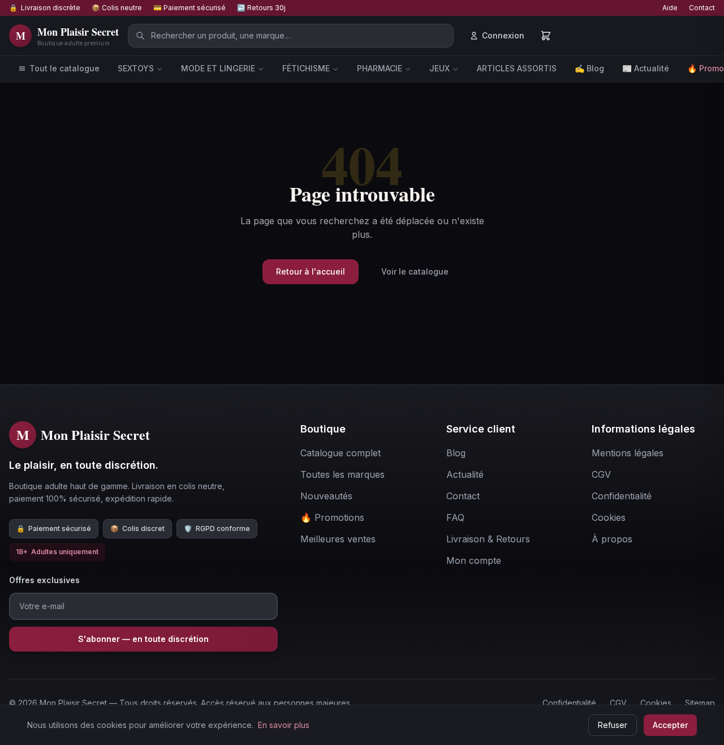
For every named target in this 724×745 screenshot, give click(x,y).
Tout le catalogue (64, 68)
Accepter (670, 725)
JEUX (439, 68)
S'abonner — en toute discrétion (143, 639)
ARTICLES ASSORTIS (517, 68)
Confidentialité (569, 703)
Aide (670, 7)
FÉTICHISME (306, 68)
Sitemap (700, 703)
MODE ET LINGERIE (218, 68)
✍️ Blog (589, 68)
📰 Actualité (645, 68)
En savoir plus (283, 725)
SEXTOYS (136, 68)
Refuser (612, 725)
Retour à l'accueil (310, 271)
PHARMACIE (379, 68)
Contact (702, 7)
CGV (618, 703)
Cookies (655, 703)
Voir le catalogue (415, 271)
